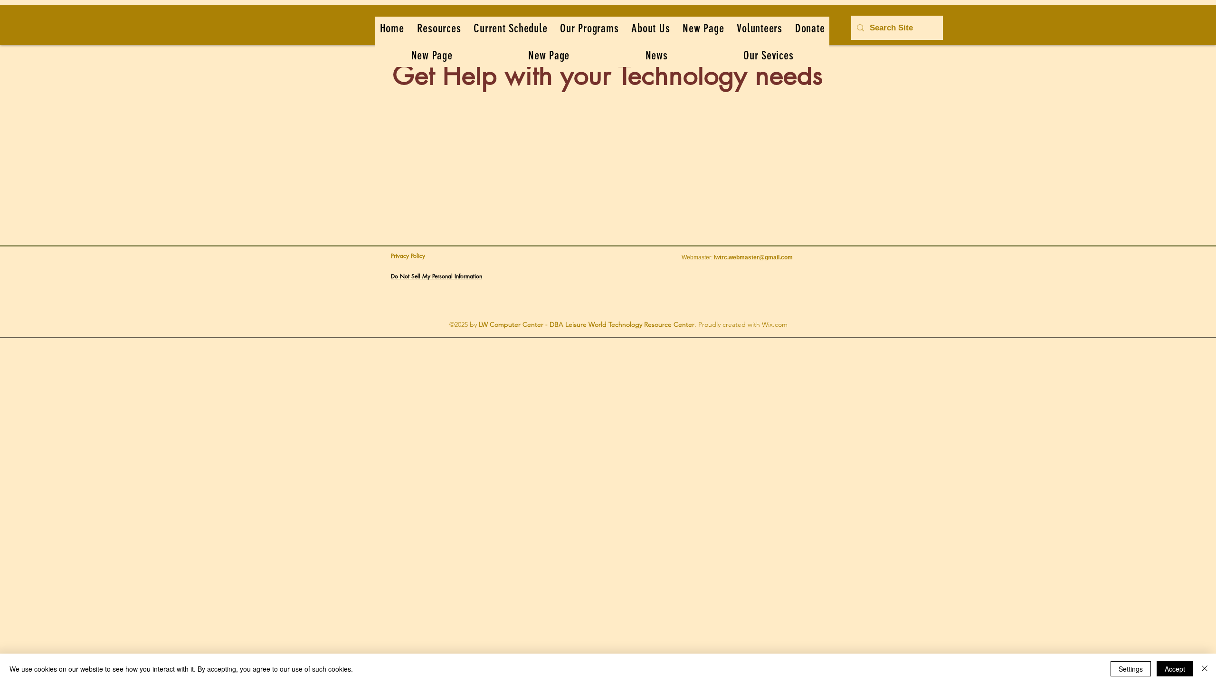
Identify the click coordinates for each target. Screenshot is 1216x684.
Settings (1131, 669)
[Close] (1204, 668)
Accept (1175, 669)
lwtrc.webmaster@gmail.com (753, 257)
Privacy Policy (408, 256)
